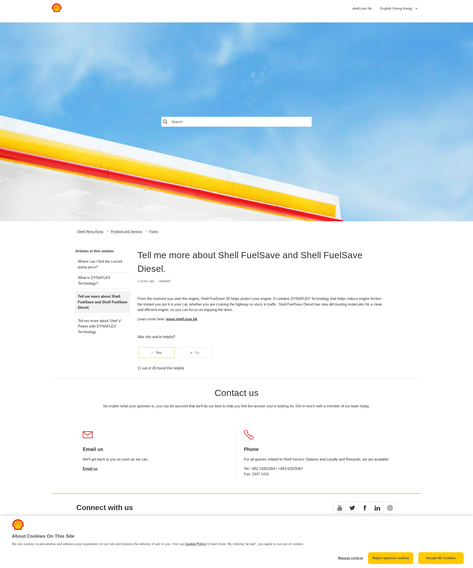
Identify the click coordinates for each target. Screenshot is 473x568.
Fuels (154, 231)
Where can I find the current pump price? (100, 264)
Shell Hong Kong (90, 231)
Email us (90, 468)
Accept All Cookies (441, 558)
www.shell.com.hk (181, 319)
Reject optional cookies (390, 558)
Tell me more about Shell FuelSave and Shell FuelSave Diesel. (102, 302)
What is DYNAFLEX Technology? (94, 280)
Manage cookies (350, 558)
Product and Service (126, 231)
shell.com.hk (362, 8)
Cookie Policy (195, 544)
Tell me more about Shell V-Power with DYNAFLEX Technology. (100, 326)
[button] (339, 507)
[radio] (156, 352)
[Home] (57, 11)
